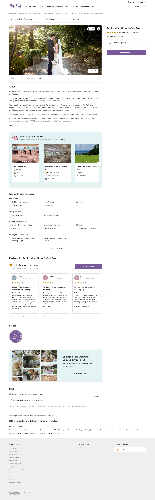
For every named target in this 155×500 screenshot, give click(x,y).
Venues (41, 6)
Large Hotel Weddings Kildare (36, 407)
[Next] (99, 164)
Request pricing (126, 52)
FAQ (21, 79)
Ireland (121, 450)
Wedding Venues (24, 13)
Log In (136, 6)
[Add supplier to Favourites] (98, 28)
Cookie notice (14, 458)
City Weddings (14, 430)
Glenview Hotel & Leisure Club (56, 167)
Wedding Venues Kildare (17, 407)
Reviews (31, 79)
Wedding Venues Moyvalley (56, 407)
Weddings (12, 13)
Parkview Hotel (20, 166)
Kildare (66, 13)
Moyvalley (75, 13)
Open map (95, 396)
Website (87, 6)
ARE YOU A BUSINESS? (137, 2)
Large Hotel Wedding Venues (43, 13)
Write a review (88, 266)
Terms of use (13, 451)
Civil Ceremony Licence (29, 430)
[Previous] (12, 164)
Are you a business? (16, 470)
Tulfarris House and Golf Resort (41, 416)
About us (12, 473)
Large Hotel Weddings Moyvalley (77, 407)
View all (93, 71)
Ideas (67, 6)
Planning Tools (30, 6)
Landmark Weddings (45, 433)
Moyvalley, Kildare (116, 36)
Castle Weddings (103, 430)
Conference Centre (132, 430)
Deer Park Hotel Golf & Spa (87, 167)
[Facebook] (81, 449)
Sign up (143, 6)
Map (40, 79)
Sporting (58, 433)
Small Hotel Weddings (75, 430)
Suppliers (50, 6)
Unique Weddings (117, 430)
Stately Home (89, 430)
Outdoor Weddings (58, 430)
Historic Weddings (30, 433)
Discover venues (79, 373)
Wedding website (15, 482)
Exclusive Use (45, 430)
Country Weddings (15, 433)
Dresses (59, 6)
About (13, 79)
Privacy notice (13, 454)
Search (76, 19)
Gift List (75, 6)
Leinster (58, 13)
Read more (13, 125)
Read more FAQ (56, 248)
